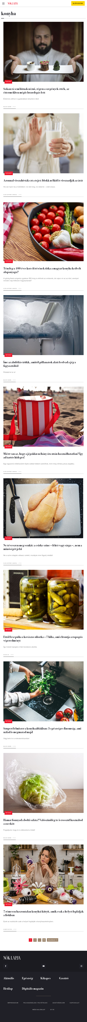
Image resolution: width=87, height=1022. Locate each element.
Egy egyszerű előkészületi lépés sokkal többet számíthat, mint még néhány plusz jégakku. (39, 464)
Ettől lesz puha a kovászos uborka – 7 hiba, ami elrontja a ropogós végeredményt (43, 638)
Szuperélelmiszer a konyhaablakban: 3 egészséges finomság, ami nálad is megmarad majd (42, 730)
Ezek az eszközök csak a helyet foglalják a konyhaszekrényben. (28, 921)
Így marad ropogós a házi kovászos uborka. (20, 647)
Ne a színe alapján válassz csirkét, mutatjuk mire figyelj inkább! (28, 555)
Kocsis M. (6, 654)
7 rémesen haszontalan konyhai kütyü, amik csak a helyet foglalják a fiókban (43, 913)
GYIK (52, 1009)
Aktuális (8, 355)
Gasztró (8, 81)
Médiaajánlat (39, 1009)
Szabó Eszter (7, 929)
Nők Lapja (13, 3)
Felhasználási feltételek (35, 1003)
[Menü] (3, 3)
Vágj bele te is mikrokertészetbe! (16, 738)
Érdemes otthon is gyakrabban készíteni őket (21, 99)
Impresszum (12, 1003)
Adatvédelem (59, 1003)
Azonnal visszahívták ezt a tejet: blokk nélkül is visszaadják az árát (43, 180)
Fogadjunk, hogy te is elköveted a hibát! (19, 830)
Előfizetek (78, 3)
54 (44, 940)
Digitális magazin (33, 988)
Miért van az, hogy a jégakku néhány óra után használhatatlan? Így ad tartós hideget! (43, 455)
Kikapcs (46, 978)
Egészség (9, 173)
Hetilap (8, 988)
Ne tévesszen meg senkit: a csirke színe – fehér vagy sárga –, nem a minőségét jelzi (42, 547)
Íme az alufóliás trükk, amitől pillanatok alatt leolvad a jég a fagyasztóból (39, 364)
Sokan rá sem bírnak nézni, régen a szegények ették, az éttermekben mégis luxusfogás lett (36, 90)
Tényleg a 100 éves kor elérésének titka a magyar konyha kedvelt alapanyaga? (42, 270)
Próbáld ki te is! (9, 372)
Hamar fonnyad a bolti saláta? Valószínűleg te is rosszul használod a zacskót (43, 822)
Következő (51, 940)
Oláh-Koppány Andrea (10, 194)
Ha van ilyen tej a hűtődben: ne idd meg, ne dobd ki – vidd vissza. (29, 187)
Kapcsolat (75, 1003)
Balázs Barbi (7, 106)
